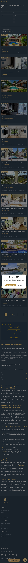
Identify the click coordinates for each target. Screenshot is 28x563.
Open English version (11, 285)
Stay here (20, 285)
